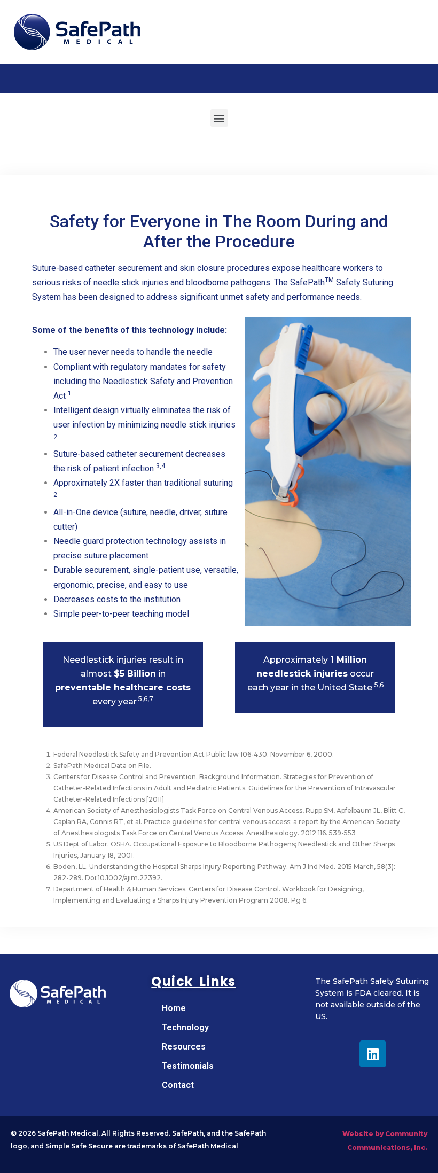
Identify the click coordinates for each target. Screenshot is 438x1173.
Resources (184, 1047)
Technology (185, 1027)
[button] (219, 118)
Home (174, 1008)
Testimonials (188, 1066)
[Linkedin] (372, 1053)
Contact (178, 1085)
